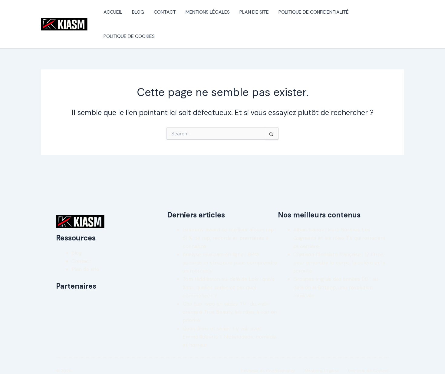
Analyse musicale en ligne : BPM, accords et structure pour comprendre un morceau (230, 262)
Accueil (113, 12)
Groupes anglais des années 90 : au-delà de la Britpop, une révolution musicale (337, 287)
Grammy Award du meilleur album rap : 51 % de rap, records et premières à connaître (229, 237)
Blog (138, 12)
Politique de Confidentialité (314, 12)
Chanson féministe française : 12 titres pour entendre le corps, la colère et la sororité (339, 262)
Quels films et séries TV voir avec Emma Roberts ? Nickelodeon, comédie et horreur (230, 336)
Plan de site (254, 12)
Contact (165, 12)
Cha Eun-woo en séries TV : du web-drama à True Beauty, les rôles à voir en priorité (230, 311)
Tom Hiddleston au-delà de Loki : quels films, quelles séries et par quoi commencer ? (229, 287)
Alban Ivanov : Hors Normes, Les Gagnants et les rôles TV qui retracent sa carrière (339, 237)
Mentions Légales (208, 12)
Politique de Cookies (129, 36)
